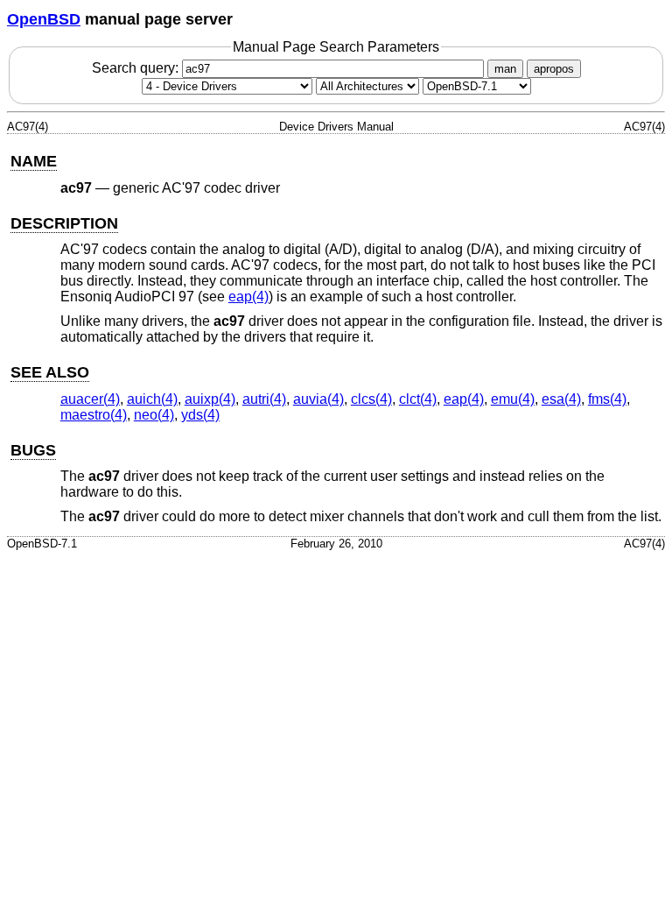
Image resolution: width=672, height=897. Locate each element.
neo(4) (154, 414)
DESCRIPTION (64, 223)
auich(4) (152, 399)
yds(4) (200, 414)
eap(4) (248, 296)
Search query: (137, 67)
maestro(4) (93, 414)
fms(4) (607, 399)
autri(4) (264, 399)
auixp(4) (210, 399)
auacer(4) (90, 399)
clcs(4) (371, 399)
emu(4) (513, 399)
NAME (33, 161)
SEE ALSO (49, 372)
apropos (554, 68)
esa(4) (561, 399)
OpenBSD (43, 19)
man (505, 68)
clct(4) (418, 399)
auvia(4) (318, 399)
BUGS (33, 450)
